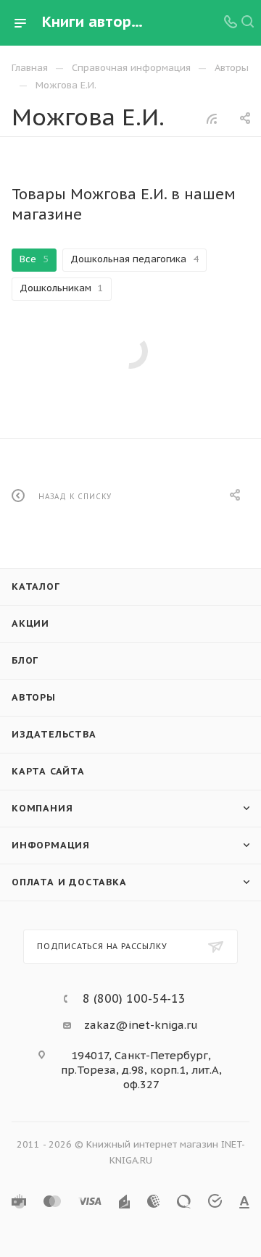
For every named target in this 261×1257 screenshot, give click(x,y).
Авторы (34, 697)
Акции (30, 623)
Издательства (54, 734)
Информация (51, 845)
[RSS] (212, 118)
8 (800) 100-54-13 (134, 998)
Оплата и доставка (69, 882)
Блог (25, 660)
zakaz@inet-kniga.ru (141, 1025)
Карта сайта (48, 771)
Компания (42, 808)
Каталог (36, 586)
